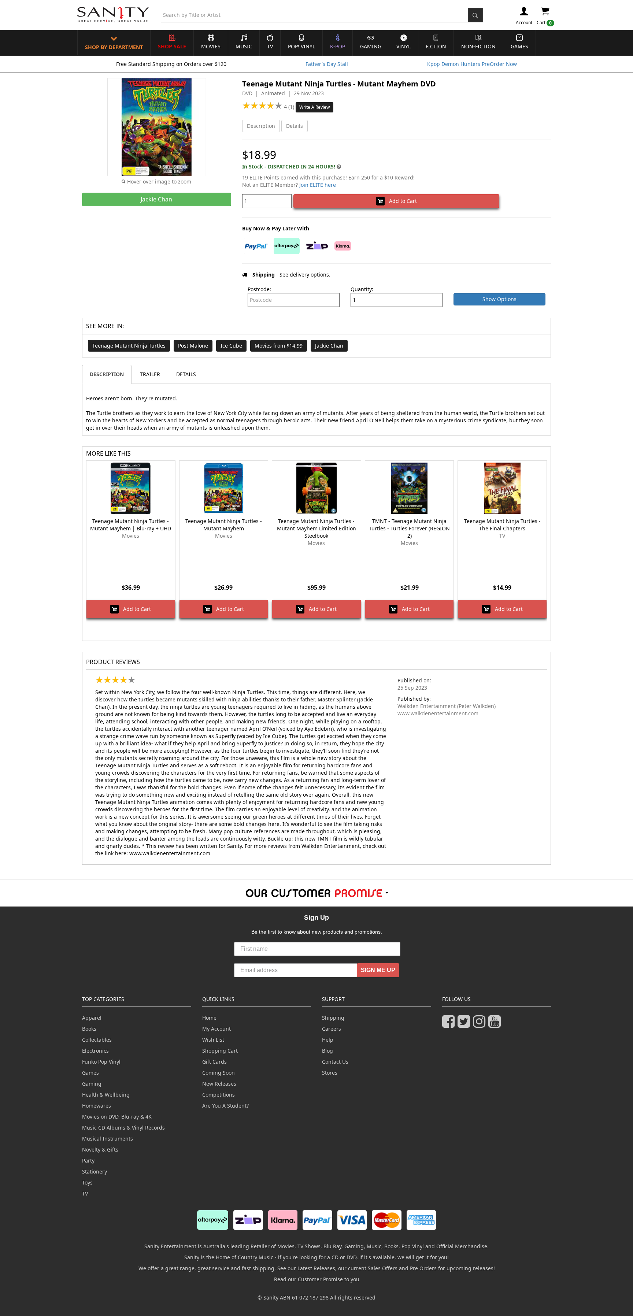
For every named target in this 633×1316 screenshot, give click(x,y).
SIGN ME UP (378, 970)
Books (89, 1028)
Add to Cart (401, 200)
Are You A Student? (225, 1105)
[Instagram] (480, 1024)
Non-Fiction (478, 46)
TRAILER (150, 374)
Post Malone (193, 345)
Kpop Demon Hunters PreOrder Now (472, 63)
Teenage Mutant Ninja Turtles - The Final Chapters (502, 525)
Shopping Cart (220, 1050)
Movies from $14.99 (279, 345)
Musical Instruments (107, 1138)
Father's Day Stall (327, 63)
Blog (327, 1050)
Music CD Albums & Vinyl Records (123, 1127)
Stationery (94, 1171)
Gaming (370, 46)
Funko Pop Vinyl (101, 1061)
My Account (216, 1028)
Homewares (96, 1105)
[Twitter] (465, 1024)
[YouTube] (496, 1024)
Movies (211, 46)
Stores (329, 1072)
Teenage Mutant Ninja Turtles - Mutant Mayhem (223, 525)
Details (294, 125)
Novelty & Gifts (100, 1149)
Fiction (436, 46)
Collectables (97, 1039)
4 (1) (290, 106)
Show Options (499, 299)
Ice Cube (231, 345)
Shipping (333, 1017)
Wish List (213, 1039)
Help (327, 1039)
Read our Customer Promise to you (316, 1279)
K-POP (337, 46)
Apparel (91, 1017)
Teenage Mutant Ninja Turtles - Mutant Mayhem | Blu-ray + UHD (130, 525)
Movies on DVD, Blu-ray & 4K (117, 1116)
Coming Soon (218, 1072)
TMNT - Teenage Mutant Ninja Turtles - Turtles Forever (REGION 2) (409, 528)
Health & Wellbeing (106, 1094)
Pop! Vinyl (301, 46)
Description (261, 125)
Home (209, 1017)
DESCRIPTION (107, 374)
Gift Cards (214, 1061)
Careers (331, 1028)
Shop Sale (172, 46)
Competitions (218, 1094)
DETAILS (186, 374)
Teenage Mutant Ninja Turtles (129, 345)
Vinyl (403, 46)
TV (270, 46)
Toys (87, 1182)
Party (88, 1160)
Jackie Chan (329, 345)
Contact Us (335, 1061)
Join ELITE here (317, 184)
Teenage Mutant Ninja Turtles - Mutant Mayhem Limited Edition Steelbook (316, 528)
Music (244, 46)
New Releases (219, 1083)
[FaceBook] (450, 1024)
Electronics (95, 1050)
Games (519, 46)
